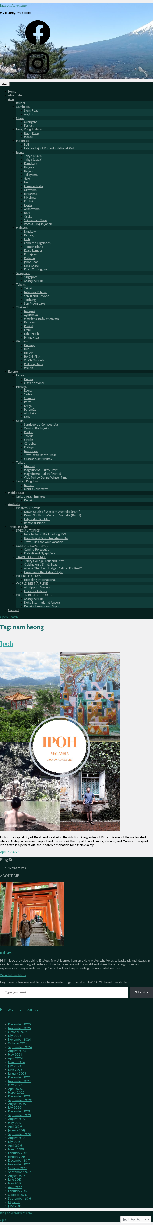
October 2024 (18, 1043)
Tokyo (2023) (33, 160)
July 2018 (14, 1142)
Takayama (31, 175)
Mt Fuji (28, 201)
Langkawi (30, 231)
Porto (28, 402)
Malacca (29, 258)
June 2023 (15, 1070)
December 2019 (19, 1111)
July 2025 (14, 1036)
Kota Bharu (31, 266)
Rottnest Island (34, 523)
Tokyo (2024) (33, 156)
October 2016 (17, 1195)
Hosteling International (40, 580)
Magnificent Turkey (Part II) (42, 474)
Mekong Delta (33, 364)
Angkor (29, 114)
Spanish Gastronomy (38, 459)
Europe (13, 371)
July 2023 (14, 1066)
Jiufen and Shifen (35, 292)
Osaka (28, 216)
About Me (15, 95)
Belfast (29, 485)
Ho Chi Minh (32, 356)
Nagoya (29, 167)
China (20, 118)
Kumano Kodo (33, 186)
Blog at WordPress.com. (16, 1213)
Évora (28, 390)
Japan (20, 152)
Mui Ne (28, 368)
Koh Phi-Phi (31, 334)
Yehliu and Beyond (36, 296)
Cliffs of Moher (34, 383)
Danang (29, 345)
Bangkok (29, 311)
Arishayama (32, 209)
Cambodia (23, 107)
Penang (29, 235)
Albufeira (30, 413)
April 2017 (15, 1187)
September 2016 (19, 1198)
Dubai (28, 500)
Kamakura (30, 163)
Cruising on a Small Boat (40, 564)
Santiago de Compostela (41, 424)
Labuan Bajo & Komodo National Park (49, 148)
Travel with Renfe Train (40, 455)
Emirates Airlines (35, 591)
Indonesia (22, 141)
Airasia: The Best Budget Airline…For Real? (53, 568)
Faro (27, 417)
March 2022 (16, 1092)
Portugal (21, 387)
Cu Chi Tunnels (34, 360)
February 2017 (17, 1191)
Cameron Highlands (37, 243)
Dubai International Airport (42, 606)
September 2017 (19, 1172)
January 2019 (17, 1130)
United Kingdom (27, 481)
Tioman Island (33, 247)
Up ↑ (3, 1220)
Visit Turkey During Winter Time (46, 477)
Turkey (20, 462)
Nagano (29, 171)
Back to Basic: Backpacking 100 (45, 534)
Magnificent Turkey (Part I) (42, 470)
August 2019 (16, 1119)
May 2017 (14, 1183)
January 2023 (17, 1073)
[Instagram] (38, 77)
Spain (20, 421)
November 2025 (19, 1028)
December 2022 (19, 1077)
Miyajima (30, 197)
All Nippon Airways (37, 587)
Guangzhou (31, 122)
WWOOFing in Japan (38, 224)
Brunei (20, 103)
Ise (26, 182)
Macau (28, 137)
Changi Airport (33, 281)
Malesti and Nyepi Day (39, 553)
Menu (5, 84)
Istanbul (29, 466)
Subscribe (141, 992)
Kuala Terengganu (36, 269)
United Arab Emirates (30, 496)
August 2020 (17, 1104)
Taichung (30, 300)
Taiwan (21, 284)
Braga (28, 406)
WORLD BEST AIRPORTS (34, 595)
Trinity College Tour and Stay (44, 561)
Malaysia (22, 228)
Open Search (9, 617)
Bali (26, 144)
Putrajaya (30, 254)
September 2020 (20, 1100)
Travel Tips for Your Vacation (43, 542)
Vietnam (22, 341)
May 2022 (15, 1085)
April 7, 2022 (9, 852)
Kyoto (28, 205)
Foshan (29, 125)
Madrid (28, 432)
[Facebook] (38, 46)
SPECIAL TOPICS (28, 530)
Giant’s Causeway (36, 489)
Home (12, 91)
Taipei (28, 288)
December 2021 (19, 1096)
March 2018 (16, 1149)
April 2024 (15, 1058)
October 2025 (18, 1032)
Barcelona (31, 451)
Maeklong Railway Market (41, 318)
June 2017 (14, 1179)
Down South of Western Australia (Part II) (52, 515)
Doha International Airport (42, 602)
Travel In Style (18, 527)
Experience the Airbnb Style (43, 572)
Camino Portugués (36, 428)
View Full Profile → (13, 975)
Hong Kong (31, 133)
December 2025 (19, 1024)
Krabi (27, 330)
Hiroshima (30, 194)
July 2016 (14, 1202)
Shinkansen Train (35, 220)
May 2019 (14, 1123)
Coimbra (29, 398)
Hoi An (28, 353)
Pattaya (29, 322)
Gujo (27, 178)
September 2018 (19, 1134)
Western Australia (28, 508)
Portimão (30, 409)
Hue (26, 349)
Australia (14, 504)
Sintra (28, 394)
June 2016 (15, 1206)
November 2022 (19, 1081)
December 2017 (19, 1160)
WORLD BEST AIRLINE (32, 583)
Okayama (30, 190)
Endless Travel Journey (19, 1009)
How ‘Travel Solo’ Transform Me (46, 538)
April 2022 (15, 1089)
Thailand (22, 307)
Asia (11, 99)
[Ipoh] (60, 830)
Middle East (16, 493)
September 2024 (20, 1047)
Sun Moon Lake (34, 303)
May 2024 (15, 1054)
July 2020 (15, 1107)
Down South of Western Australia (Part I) (52, 512)
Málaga (29, 447)
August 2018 (16, 1138)
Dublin (28, 379)
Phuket (28, 326)
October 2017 (17, 1168)
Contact (13, 610)
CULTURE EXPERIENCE (32, 546)
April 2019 (15, 1126)
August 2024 (17, 1051)
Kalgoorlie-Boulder (37, 519)
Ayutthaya (31, 315)
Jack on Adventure (13, 5)
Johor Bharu (31, 262)
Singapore (23, 273)
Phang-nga (31, 337)
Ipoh (27, 239)
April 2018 (15, 1145)
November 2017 (19, 1164)
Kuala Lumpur (33, 250)
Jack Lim (6, 953)
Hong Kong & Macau (29, 129)
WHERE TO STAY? (29, 576)
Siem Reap (31, 110)
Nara (27, 213)
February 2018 (17, 1153)
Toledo (29, 436)
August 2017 (16, 1176)
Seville (28, 440)
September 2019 (19, 1115)
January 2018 (17, 1157)
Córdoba (30, 443)
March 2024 (16, 1062)
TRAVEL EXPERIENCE (31, 557)
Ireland (21, 375)
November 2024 (19, 1039)
